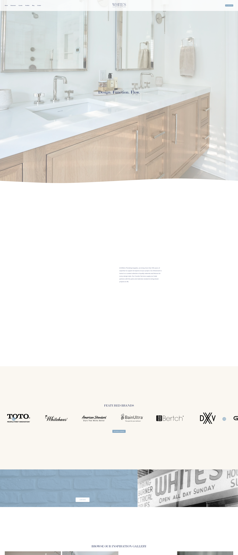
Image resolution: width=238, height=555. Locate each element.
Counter (20, 5)
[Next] (224, 419)
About (6, 5)
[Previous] (14, 419)
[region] (119, 419)
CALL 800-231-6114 (229, 5)
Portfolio (27, 5)
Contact (39, 5)
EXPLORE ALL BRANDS (119, 431)
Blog (33, 5)
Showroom (13, 5)
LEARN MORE (82, 499)
